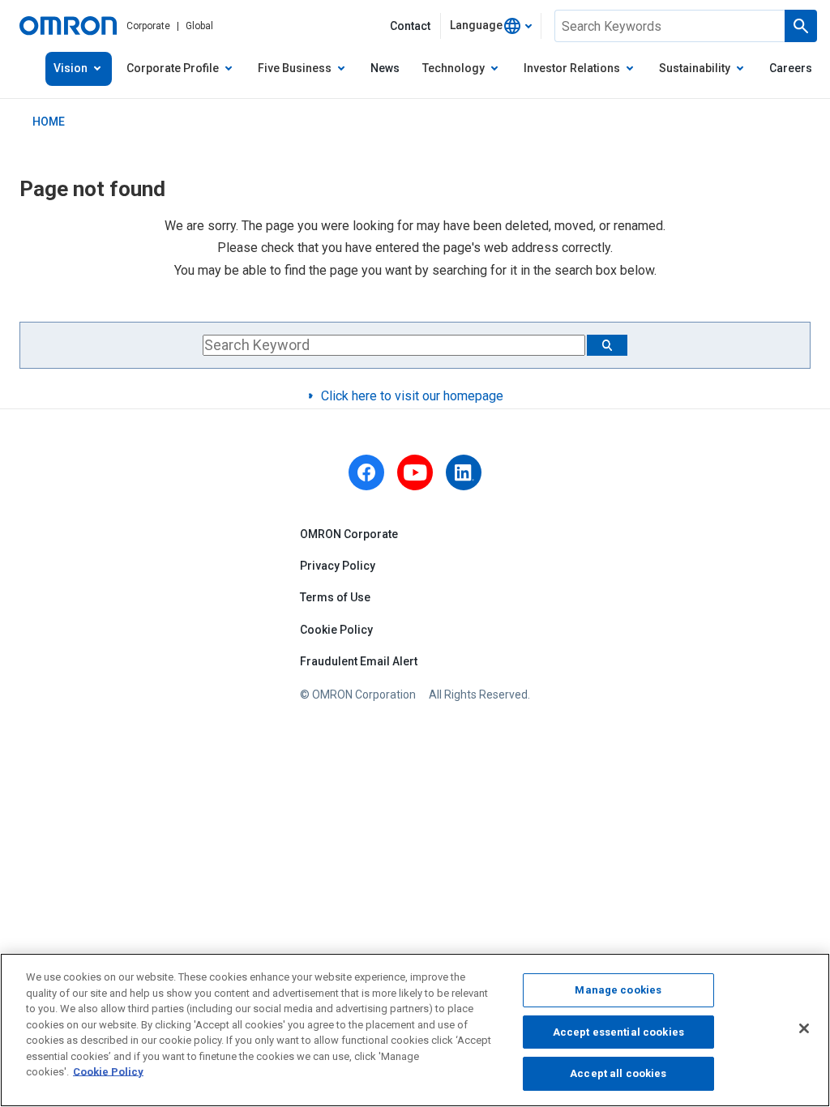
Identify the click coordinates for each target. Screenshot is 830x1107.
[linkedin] (463, 472)
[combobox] (490, 26)
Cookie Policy (336, 629)
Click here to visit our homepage (412, 396)
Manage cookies (618, 990)
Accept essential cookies (618, 1032)
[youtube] (415, 472)
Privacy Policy (337, 565)
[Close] (804, 1028)
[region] (415, 1030)
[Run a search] (801, 26)
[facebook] (366, 472)
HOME (48, 121)
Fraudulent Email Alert (358, 661)
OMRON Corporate (349, 534)
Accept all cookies (618, 1073)
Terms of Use (335, 597)
